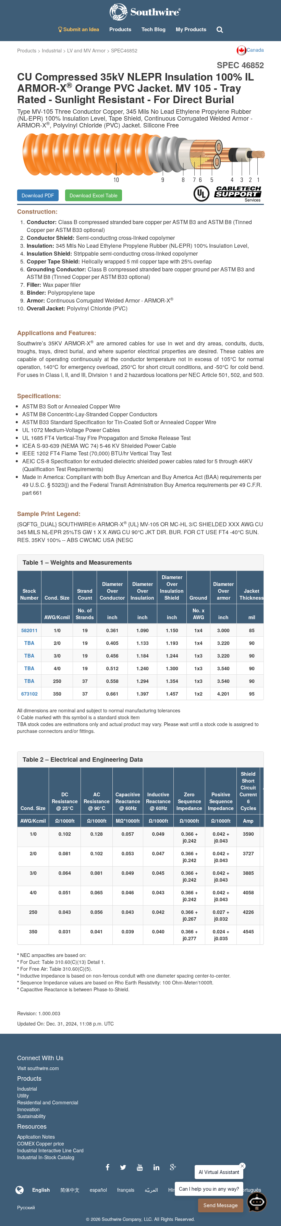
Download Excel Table (94, 195)
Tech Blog (154, 29)
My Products (191, 29)
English (41, 1189)
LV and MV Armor (86, 50)
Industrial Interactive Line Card (50, 1150)
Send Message (221, 1205)
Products (26, 50)
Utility (23, 1095)
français (125, 1189)
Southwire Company (121, 1219)
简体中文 (70, 1189)
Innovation (28, 1109)
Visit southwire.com (38, 1068)
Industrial (52, 50)
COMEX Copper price (40, 1143)
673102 (29, 693)
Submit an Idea (80, 29)
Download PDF (38, 195)
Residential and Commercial (47, 1102)
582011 (29, 630)
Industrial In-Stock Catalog (45, 1157)
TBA (29, 642)
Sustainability (31, 1116)
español (98, 1189)
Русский (26, 1207)
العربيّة (151, 1189)
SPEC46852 (124, 50)
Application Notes (36, 1136)
